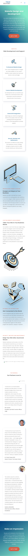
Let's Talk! (14, 36)
